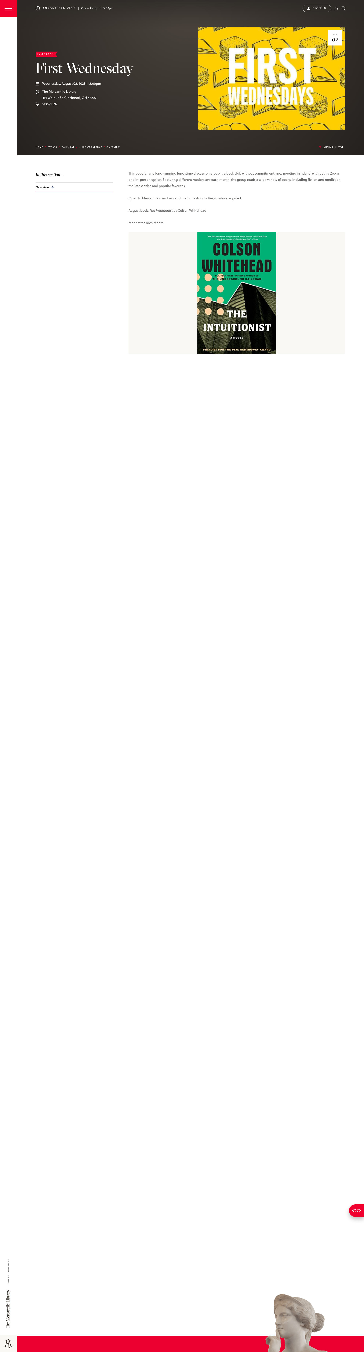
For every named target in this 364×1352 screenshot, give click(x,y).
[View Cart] (336, 8)
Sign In (320, 8)
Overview (42, 187)
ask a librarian (356, 1210)
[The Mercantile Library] (8, 1343)
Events (52, 147)
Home (39, 147)
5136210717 (49, 104)
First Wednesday (90, 147)
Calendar (68, 147)
